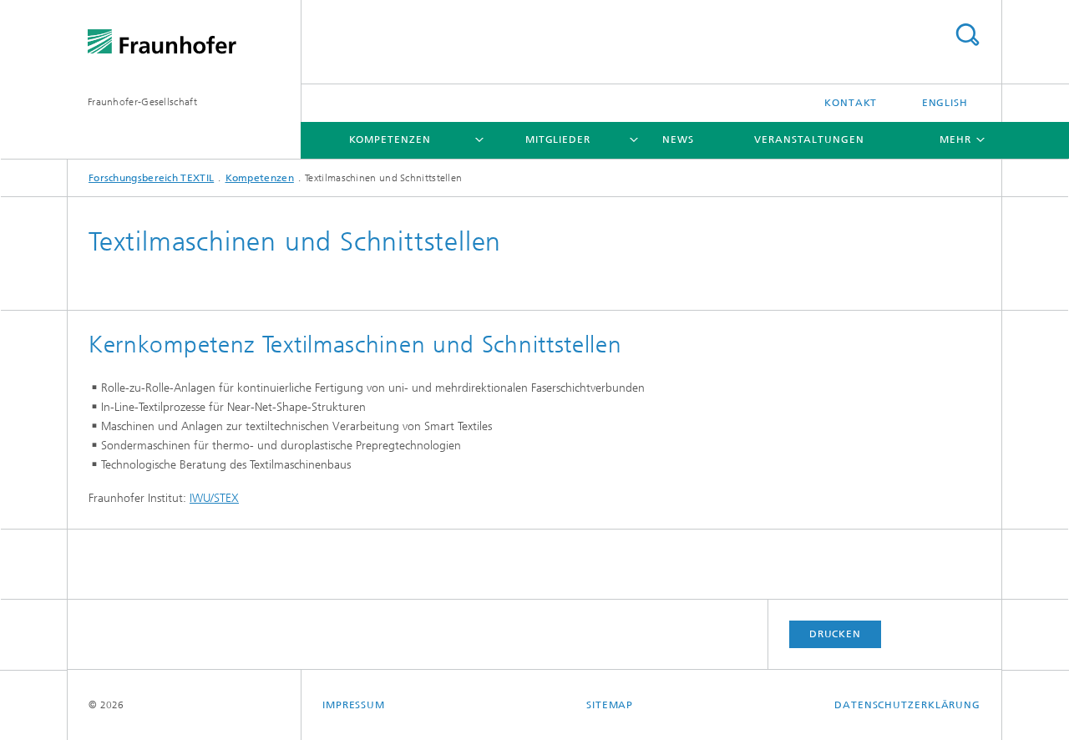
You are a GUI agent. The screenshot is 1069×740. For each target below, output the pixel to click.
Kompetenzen (390, 139)
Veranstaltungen (809, 139)
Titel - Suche (967, 34)
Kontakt (850, 103)
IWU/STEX (214, 498)
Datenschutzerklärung (907, 705)
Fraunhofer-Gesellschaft (142, 102)
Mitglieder (557, 139)
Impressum (353, 705)
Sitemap (609, 705)
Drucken (835, 634)
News (678, 139)
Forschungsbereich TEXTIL (151, 178)
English (945, 103)
